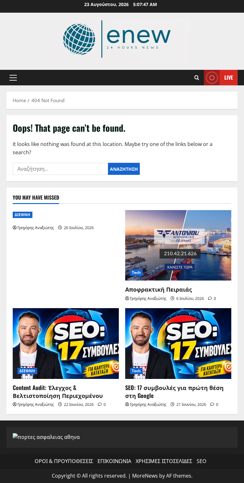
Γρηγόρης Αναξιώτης (35, 227)
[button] (13, 77)
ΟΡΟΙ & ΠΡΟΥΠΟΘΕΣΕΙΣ (64, 461)
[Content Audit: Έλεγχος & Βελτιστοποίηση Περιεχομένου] (66, 343)
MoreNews (145, 475)
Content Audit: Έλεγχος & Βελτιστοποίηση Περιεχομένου (58, 391)
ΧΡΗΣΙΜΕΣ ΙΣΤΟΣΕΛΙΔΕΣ (164, 461)
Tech (136, 272)
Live (228, 77)
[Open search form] (196, 77)
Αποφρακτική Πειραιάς (158, 289)
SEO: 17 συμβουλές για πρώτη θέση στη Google (174, 391)
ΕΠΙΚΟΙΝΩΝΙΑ (114, 461)
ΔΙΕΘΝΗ (22, 214)
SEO (201, 461)
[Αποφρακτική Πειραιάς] (178, 245)
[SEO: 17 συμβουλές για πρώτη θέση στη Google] (178, 343)
